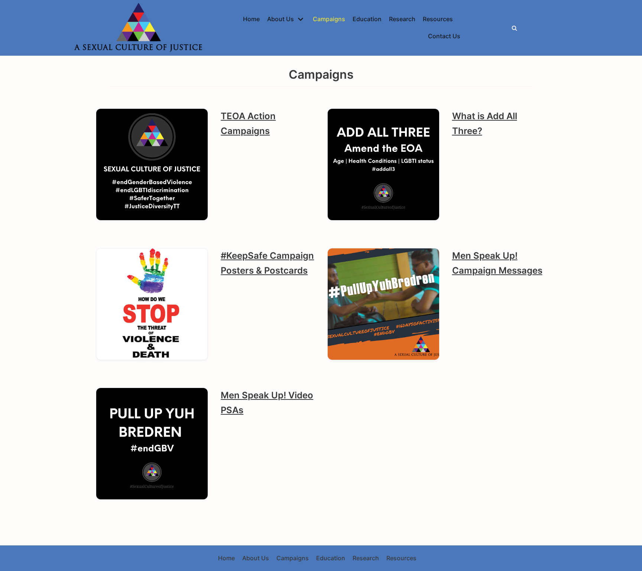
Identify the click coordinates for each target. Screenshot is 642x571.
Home (251, 19)
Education (367, 19)
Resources (438, 19)
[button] (514, 28)
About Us (255, 558)
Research (402, 19)
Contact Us (444, 36)
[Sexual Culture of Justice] (140, 28)
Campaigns (329, 19)
